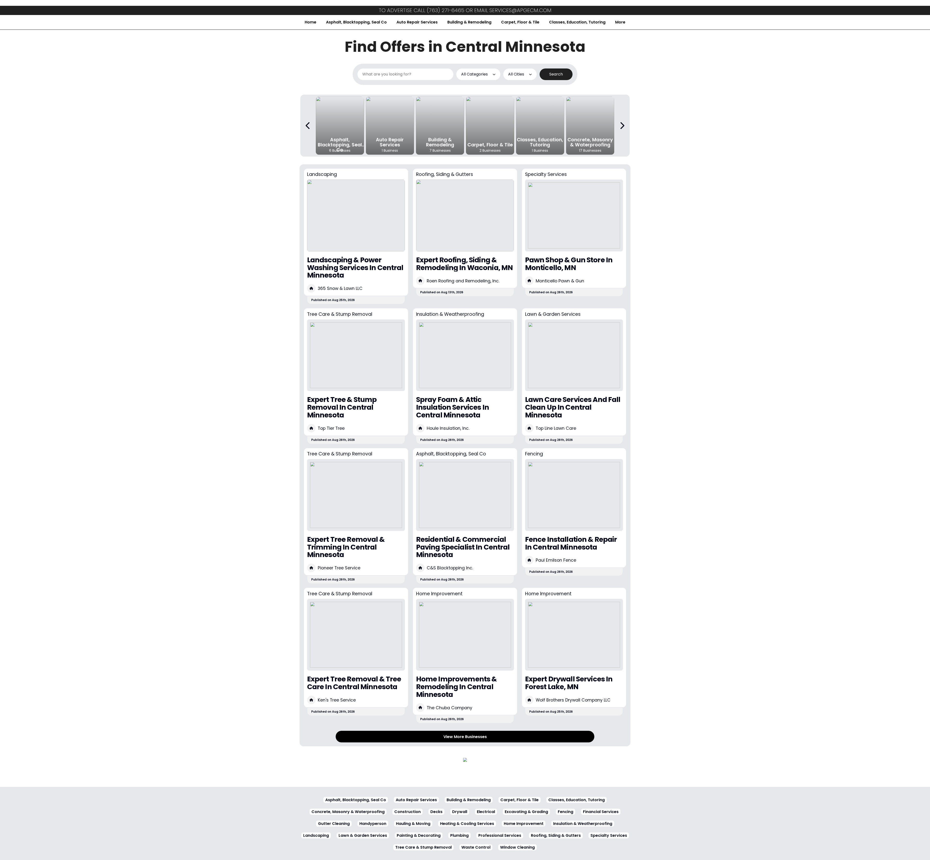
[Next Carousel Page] (622, 126)
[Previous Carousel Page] (308, 126)
